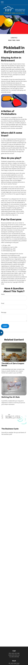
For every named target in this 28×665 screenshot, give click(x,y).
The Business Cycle (10, 429)
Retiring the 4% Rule (10, 397)
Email (2, 303)
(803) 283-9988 (15, 653)
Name (2, 294)
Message (3, 312)
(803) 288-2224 (16, 655)
